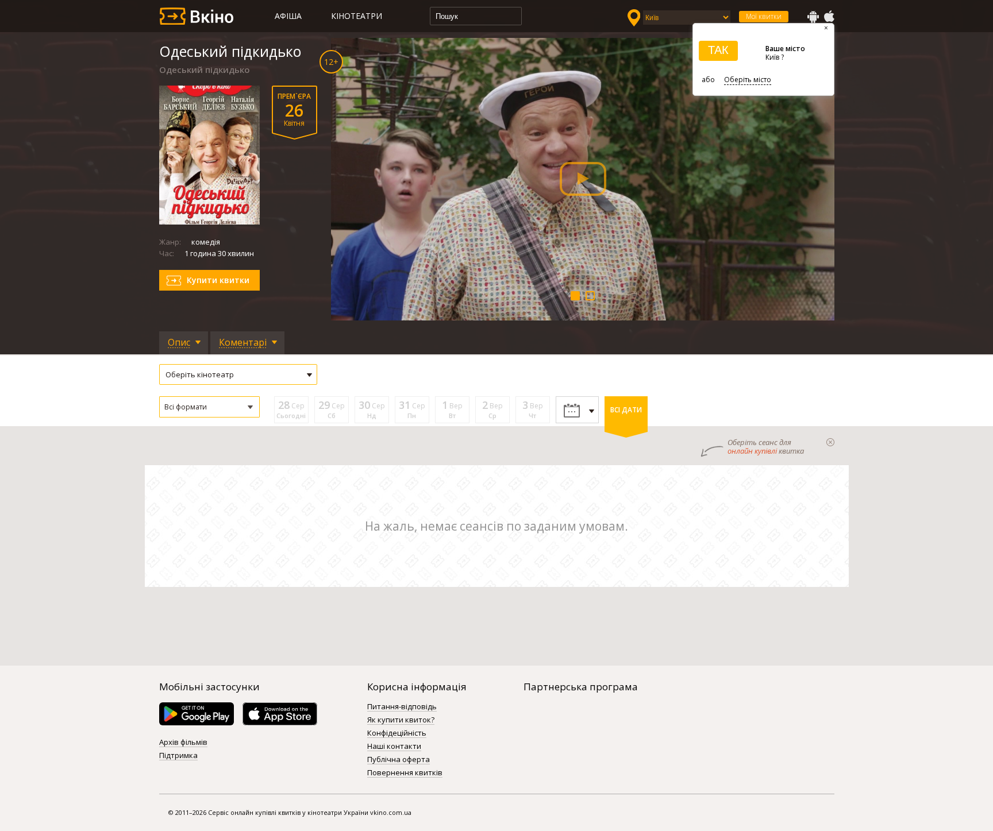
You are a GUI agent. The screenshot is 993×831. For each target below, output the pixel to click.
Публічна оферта (398, 759)
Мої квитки (764, 16)
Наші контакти (394, 746)
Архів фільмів (183, 742)
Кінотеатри (356, 15)
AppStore (828, 16)
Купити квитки (218, 280)
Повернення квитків (404, 773)
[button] (209, 407)
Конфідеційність (396, 733)
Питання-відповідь (402, 707)
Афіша (288, 15)
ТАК (718, 50)
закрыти (830, 442)
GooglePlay (813, 16)
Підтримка (178, 755)
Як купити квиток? (400, 720)
